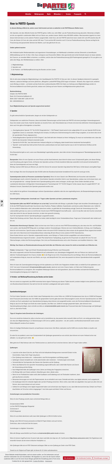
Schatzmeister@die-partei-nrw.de (40, 267)
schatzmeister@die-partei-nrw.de (55, 306)
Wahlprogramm (39, 14)
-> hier (95, 240)
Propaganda (77, 14)
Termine (68, 14)
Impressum (48, 461)
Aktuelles (28, 14)
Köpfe (49, 14)
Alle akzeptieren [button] (69, 458)
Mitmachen (57, 14)
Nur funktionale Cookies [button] (84, 458)
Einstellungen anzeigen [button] (101, 458)
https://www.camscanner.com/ (79, 438)
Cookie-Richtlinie (38, 461)
